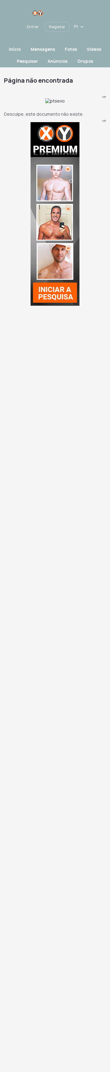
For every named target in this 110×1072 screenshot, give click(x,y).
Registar (57, 26)
